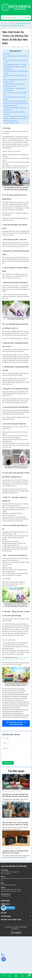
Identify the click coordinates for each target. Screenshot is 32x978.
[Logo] (16, 932)
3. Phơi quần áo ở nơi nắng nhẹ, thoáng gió (15, 94)
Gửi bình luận (8, 763)
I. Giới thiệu (6, 54)
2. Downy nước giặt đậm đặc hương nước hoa (14, 113)
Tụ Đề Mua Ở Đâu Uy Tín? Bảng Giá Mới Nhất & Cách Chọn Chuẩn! (15, 852)
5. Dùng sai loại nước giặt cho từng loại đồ (15, 76)
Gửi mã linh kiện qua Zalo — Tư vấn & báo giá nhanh (16, 723)
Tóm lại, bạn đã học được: (11, 123)
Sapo (19, 928)
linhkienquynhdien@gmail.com (9, 885)
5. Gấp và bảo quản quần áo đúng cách (15, 101)
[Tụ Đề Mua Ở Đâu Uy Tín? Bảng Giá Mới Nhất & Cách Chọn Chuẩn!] (16, 838)
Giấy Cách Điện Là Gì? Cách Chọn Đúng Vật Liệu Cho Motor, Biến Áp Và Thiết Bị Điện (15, 824)
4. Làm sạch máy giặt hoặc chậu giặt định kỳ (14, 98)
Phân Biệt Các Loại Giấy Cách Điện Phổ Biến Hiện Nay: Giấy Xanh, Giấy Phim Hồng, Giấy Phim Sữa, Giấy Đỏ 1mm (16, 795)
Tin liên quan (16, 771)
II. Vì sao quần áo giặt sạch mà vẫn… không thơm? (15, 57)
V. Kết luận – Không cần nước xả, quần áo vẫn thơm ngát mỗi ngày (15, 119)
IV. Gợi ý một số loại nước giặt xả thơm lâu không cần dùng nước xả (15, 104)
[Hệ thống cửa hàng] (16, 975)
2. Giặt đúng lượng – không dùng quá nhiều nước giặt (14, 89)
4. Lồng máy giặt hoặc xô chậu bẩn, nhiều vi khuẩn (16, 72)
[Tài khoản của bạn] (22, 976)
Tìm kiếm (27, 17)
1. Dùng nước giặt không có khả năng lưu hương (15, 61)
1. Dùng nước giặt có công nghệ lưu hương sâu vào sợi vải (14, 85)
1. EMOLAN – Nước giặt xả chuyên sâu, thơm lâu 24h (15, 109)
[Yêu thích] (9, 976)
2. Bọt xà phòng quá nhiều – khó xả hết (15, 64)
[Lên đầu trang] (29, 970)
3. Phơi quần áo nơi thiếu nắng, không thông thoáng (14, 68)
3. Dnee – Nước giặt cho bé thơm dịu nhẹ (16, 116)
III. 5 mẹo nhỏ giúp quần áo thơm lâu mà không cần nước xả (14, 81)
